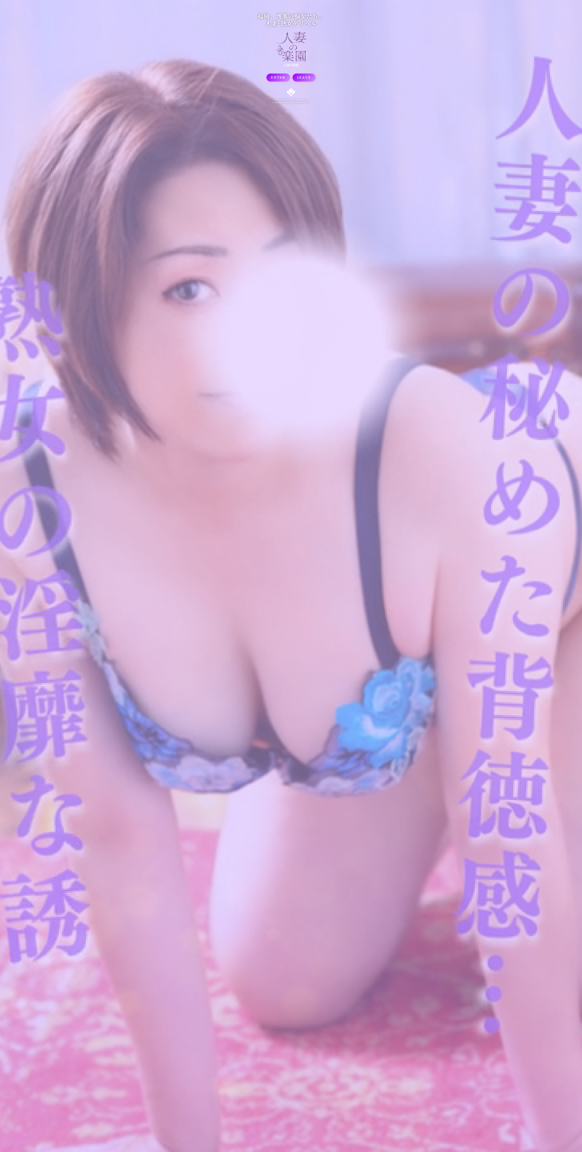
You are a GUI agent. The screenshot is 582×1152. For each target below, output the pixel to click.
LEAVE (304, 77)
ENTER (278, 77)
